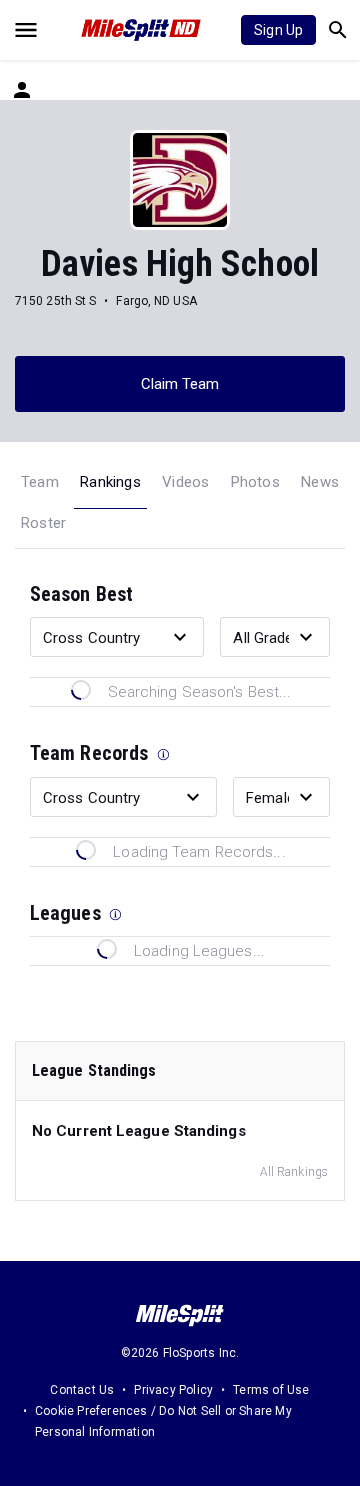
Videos (185, 482)
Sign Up (278, 30)
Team (40, 482)
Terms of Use (271, 1390)
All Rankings (294, 1172)
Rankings (110, 482)
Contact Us (82, 1390)
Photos (255, 482)
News (320, 482)
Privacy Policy (173, 1390)
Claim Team (180, 384)
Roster (43, 523)
